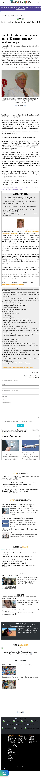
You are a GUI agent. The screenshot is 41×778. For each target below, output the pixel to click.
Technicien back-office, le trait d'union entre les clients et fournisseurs (20, 610)
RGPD (20, 741)
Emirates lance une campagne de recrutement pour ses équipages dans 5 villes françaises (30, 456)
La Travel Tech (12, 745)
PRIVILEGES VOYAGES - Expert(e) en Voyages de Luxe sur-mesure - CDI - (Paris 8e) (20, 477)
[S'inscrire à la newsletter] (4, 773)
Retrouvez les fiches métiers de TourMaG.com (17, 367)
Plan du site (22, 739)
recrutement (35, 376)
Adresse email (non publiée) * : (10, 390)
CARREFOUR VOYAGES (11, 575)
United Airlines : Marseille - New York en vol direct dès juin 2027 (19, 553)
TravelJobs (11, 752)
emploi (30, 376)
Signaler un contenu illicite (22, 737)
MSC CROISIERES (10, 588)
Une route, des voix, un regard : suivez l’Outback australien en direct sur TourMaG (20, 625)
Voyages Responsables (12, 759)
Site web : (5, 396)
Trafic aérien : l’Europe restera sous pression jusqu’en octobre (18, 566)
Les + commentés (17, 550)
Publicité (31, 738)
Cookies (20, 742)
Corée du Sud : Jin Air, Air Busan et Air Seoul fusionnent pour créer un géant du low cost (19, 560)
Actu (20, 500)
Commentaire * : (6, 402)
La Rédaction (16, 67)
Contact (31, 737)
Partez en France (11, 750)
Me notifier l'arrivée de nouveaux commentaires (18, 421)
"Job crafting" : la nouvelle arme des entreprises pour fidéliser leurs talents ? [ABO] (19, 202)
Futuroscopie (12, 744)
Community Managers (9, 233)
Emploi (23, 16)
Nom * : (4, 384)
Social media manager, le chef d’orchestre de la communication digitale (18, 613)
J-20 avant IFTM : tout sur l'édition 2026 (17, 665)
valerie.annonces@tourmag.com (13, 284)
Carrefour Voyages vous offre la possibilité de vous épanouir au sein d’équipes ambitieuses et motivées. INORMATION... (27, 580)
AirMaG (10, 737)
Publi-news (20, 661)
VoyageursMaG (13, 757)
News (3, 550)
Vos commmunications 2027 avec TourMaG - (20, 8)
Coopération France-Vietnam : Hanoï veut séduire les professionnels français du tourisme (20, 678)
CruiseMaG (11, 741)
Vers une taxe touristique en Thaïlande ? (15, 563)
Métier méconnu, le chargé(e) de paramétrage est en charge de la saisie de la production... (28, 602)
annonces (20, 473)
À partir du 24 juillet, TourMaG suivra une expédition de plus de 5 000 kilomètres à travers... (28, 630)
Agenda (31, 739)
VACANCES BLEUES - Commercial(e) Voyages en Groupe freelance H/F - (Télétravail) (20, 490)
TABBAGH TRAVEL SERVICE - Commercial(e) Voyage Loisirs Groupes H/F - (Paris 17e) (18, 483)
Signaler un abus (6, 433)
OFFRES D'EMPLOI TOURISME (10, 479)
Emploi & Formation (13, 16)
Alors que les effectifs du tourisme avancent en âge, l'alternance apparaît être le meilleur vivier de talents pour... (23, 534)
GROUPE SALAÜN (10, 587)
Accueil (3, 16)
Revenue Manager (32, 232)
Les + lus (8, 550)
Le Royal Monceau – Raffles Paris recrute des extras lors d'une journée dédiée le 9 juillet (19, 198)
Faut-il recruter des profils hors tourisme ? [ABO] (20, 206)
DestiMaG (11, 742)
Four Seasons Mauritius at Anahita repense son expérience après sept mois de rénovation (17, 557)
